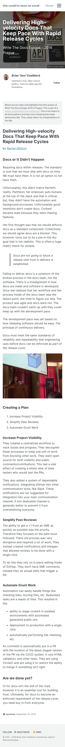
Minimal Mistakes (11, 740)
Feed (38, 732)
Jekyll (50, 737)
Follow (57, 82)
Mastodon (22, 732)
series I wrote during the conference (22, 111)
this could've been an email (21, 5)
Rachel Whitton (17, 148)
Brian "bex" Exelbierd (26, 75)
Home (49, 5)
